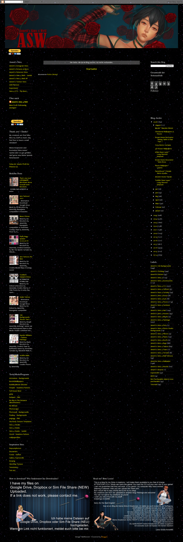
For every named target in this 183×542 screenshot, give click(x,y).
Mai (157, 196)
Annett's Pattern (157, 274)
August (158, 125)
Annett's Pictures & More (19, 69)
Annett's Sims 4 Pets (159, 325)
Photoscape (14, 409)
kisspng (12, 461)
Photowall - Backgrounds (19, 412)
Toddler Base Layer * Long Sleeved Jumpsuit (163, 182)
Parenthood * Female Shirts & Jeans (163, 172)
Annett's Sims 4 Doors (159, 296)
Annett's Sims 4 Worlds (159, 367)
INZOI (153, 376)
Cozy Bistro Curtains (163, 145)
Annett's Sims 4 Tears (159, 350)
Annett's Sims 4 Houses (160, 314)
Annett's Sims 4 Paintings (160, 320)
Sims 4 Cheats (14, 425)
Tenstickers (13, 467)
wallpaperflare (14, 438)
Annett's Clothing (157, 271)
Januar (157, 211)
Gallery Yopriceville (16, 458)
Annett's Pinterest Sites (18, 72)
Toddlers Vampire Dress (25, 276)
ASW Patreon (14, 85)
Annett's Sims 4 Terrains (160, 353)
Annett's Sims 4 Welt (20, 102)
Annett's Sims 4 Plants (159, 337)
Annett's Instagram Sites (18, 66)
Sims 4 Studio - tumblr (18, 431)
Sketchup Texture (16, 464)
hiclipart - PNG (14, 397)
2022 (155, 226)
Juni (156, 193)
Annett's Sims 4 (157, 278)
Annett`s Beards (157, 370)
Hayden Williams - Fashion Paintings (26, 337)
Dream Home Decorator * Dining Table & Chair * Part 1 (164, 139)
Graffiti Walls (24, 356)
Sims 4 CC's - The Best (18, 91)
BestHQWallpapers (16, 381)
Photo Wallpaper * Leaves (162, 167)
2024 (155, 219)
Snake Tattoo (25, 297)
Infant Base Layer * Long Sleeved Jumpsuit (162, 154)
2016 (155, 248)
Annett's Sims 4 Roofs (159, 340)
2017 (155, 244)
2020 (155, 233)
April (157, 200)
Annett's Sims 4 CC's (158, 286)
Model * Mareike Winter (164, 128)
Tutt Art (12, 470)
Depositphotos (15, 448)
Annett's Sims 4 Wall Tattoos (162, 356)
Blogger (104, 537)
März (157, 204)
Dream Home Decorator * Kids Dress (164, 161)
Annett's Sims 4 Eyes (159, 299)
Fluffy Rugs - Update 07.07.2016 (24, 239)
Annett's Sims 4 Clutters (160, 289)
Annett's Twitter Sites (17, 82)
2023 (155, 223)
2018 (155, 241)
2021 (155, 230)
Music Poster (25, 216)
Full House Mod (15, 391)
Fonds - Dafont (15, 455)
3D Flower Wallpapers (163, 149)
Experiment (13, 88)
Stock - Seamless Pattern (19, 434)
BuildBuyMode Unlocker (18, 385)
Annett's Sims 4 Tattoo (160, 346)
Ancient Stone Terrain (163, 177)
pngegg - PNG (14, 418)
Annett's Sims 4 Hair (158, 310)
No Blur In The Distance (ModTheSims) (18, 401)
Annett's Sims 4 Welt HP (18, 79)
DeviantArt (13, 452)
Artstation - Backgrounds (19, 378)
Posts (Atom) (52, 74)
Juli (156, 189)
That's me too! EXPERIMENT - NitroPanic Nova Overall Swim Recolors (26, 182)
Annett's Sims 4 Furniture (160, 305)
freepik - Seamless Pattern (19, 388)
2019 (155, 237)
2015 (155, 251)
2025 (155, 215)
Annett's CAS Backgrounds (161, 266)
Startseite (91, 69)
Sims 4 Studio (14, 428)
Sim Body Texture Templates (20, 422)
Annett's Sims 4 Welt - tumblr (20, 75)
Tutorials (154, 385)
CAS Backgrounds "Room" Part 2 (25, 317)
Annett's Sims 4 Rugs (159, 343)
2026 (155, 122)
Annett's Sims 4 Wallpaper (161, 361)
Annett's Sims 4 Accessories (162, 281)
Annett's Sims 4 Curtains (160, 293)
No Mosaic (13, 406)
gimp (11, 394)
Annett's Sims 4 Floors (159, 302)
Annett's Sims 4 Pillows (159, 334)
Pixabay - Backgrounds (18, 415)
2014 (155, 255)
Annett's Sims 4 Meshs (159, 317)
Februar (158, 207)
